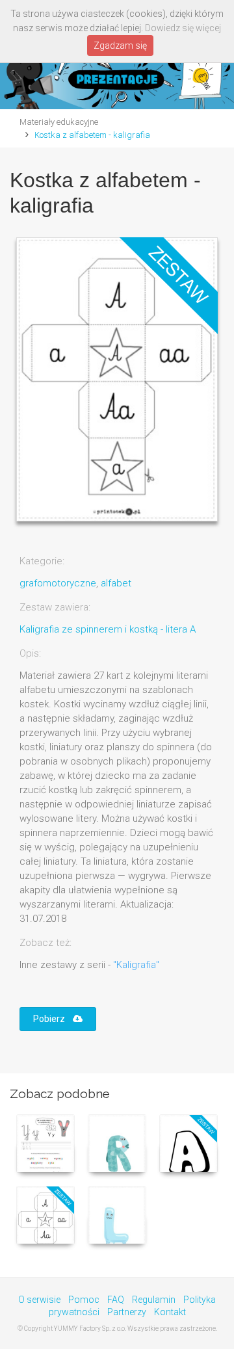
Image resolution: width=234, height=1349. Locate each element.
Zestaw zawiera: (55, 607)
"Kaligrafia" (136, 965)
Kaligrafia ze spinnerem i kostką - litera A (108, 629)
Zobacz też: (46, 943)
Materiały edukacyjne (59, 122)
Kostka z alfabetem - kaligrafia (92, 135)
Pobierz (53, 1019)
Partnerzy (126, 1312)
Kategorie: (42, 561)
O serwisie (39, 1299)
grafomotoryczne (58, 583)
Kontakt (170, 1312)
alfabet (116, 583)
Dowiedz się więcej (183, 28)
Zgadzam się (120, 45)
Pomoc (83, 1299)
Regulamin (154, 1299)
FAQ (115, 1299)
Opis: (30, 653)
